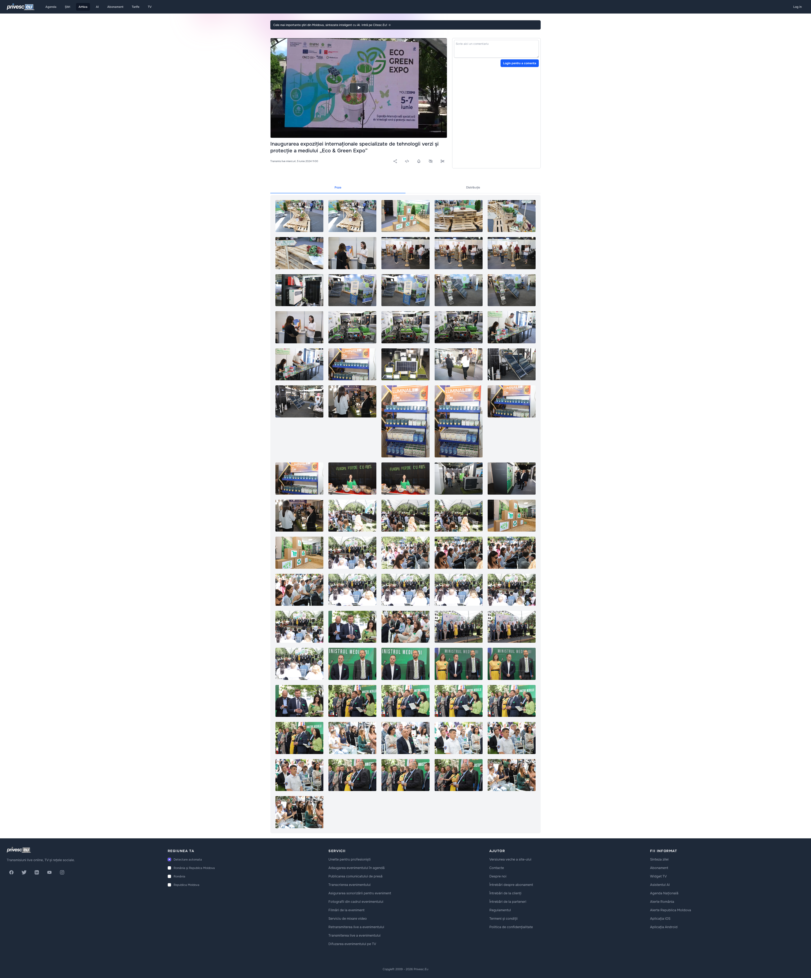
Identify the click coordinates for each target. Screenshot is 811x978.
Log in (797, 7)
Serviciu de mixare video (347, 918)
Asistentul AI (660, 885)
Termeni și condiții (503, 918)
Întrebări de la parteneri (507, 901)
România (179, 876)
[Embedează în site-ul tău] (407, 161)
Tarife (135, 7)
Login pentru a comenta (519, 63)
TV (150, 7)
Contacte (496, 868)
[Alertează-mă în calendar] (418, 161)
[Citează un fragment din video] (442, 161)
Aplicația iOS (660, 918)
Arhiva (83, 7)
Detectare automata (188, 859)
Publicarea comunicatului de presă (355, 876)
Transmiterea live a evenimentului (354, 935)
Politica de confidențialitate (511, 927)
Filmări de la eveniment (346, 910)
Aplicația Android (664, 927)
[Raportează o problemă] (430, 161)
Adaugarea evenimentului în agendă (356, 868)
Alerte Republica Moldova (670, 910)
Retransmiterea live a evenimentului (356, 927)
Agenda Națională (664, 893)
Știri (67, 7)
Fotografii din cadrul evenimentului (355, 901)
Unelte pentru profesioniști (349, 859)
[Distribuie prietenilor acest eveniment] (395, 161)
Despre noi (497, 876)
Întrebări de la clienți (505, 893)
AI (97, 7)
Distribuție (473, 187)
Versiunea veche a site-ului (510, 859)
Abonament (115, 7)
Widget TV (658, 876)
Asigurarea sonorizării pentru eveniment (359, 893)
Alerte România (662, 901)
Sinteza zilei (659, 859)
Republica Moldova (186, 885)
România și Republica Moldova (194, 868)
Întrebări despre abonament (511, 885)
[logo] (19, 850)
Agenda (50, 7)
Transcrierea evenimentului (349, 885)
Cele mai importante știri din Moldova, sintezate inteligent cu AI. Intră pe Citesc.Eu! (332, 25)
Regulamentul (500, 910)
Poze (338, 187)
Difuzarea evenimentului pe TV (352, 944)
